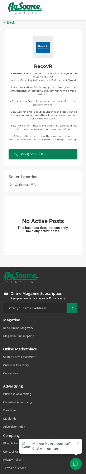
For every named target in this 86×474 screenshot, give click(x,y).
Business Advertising (17, 394)
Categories (10, 373)
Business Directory (16, 365)
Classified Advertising (17, 402)
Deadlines (9, 410)
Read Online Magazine (18, 328)
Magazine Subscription (18, 336)
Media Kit (9, 419)
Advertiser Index (14, 427)
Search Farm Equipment (19, 357)
